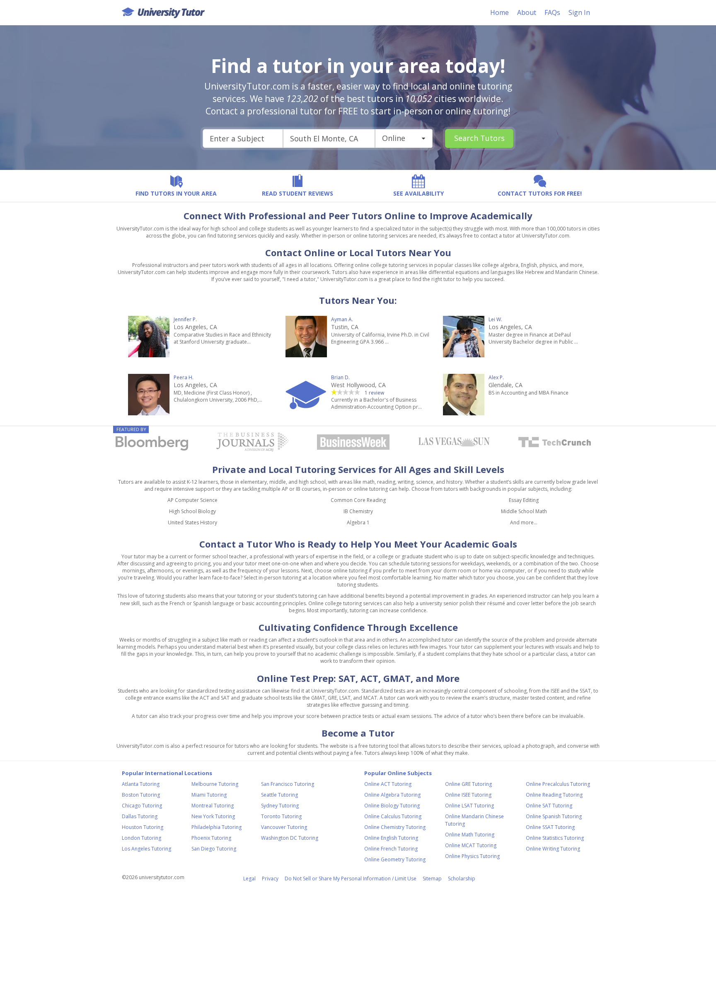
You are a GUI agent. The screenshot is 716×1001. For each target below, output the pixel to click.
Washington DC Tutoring (289, 837)
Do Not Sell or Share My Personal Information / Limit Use (350, 878)
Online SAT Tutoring (549, 805)
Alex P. (496, 377)
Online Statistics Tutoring (555, 837)
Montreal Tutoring (212, 805)
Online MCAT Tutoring (470, 845)
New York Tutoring (213, 816)
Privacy (270, 878)
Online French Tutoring (391, 848)
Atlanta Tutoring (141, 784)
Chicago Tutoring (142, 805)
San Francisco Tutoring (287, 784)
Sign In (579, 12)
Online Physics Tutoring (472, 856)
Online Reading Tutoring (554, 794)
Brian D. (340, 377)
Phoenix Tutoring (211, 837)
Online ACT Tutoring (387, 784)
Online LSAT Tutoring (469, 805)
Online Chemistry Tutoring (395, 827)
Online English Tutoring (391, 837)
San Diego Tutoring (213, 848)
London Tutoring (141, 837)
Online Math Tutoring (469, 834)
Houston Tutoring (142, 827)
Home (499, 12)
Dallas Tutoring (139, 816)
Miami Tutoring (209, 794)
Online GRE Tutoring (468, 784)
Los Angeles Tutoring (146, 848)
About (526, 12)
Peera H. (184, 377)
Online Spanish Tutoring (554, 816)
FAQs (552, 12)
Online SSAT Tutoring (550, 827)
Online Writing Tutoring (553, 848)
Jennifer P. (185, 319)
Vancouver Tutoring (284, 827)
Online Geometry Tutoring (395, 859)
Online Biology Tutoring (392, 805)
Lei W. (495, 319)
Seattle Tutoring (279, 794)
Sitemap (432, 878)
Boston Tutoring (141, 794)
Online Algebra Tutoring (392, 794)
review (375, 392)
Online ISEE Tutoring (468, 794)
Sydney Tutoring (280, 805)
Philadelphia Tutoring (216, 827)
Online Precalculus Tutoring (558, 784)
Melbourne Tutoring (214, 784)
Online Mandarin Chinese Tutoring (474, 820)
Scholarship (461, 878)
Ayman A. (342, 319)
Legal (249, 878)
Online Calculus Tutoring (392, 816)
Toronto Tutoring (281, 816)
